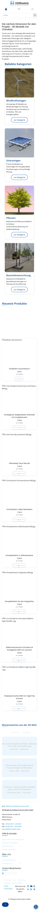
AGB (14, 880)
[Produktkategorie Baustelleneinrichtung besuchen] (19, 257)
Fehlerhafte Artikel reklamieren (13, 840)
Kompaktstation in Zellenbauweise (19, 555)
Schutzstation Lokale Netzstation (19, 509)
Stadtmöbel (26, 732)
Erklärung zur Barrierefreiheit (13, 883)
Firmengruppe (7, 864)
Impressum (7, 880)
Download (19, 379)
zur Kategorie (19, 120)
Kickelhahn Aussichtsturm (19, 369)
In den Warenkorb (19, 427)
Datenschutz (22, 880)
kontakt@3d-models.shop (11, 829)
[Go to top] (5, 904)
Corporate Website (9, 860)
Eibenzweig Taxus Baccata (19, 463)
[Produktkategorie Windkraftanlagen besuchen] (19, 82)
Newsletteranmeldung (10, 843)
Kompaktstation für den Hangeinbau (19, 601)
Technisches (15, 732)
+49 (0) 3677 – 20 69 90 (13, 824)
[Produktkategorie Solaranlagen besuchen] (19, 142)
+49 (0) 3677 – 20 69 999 (13, 826)
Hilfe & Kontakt (7, 846)
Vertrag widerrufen (9, 850)
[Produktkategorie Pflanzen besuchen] (19, 200)
